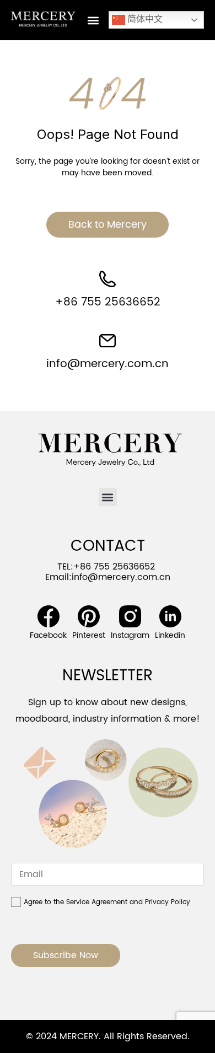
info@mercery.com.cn (107, 364)
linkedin (170, 635)
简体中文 (144, 19)
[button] (93, 20)
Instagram (130, 635)
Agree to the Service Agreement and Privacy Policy (107, 902)
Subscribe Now (65, 955)
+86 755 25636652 (107, 302)
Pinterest (88, 635)
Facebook (48, 635)
